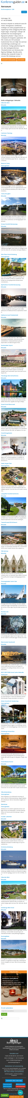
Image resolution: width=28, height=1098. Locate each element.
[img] (14, 987)
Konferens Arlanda (9, 1094)
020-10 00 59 (21, 59)
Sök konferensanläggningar (9, 1093)
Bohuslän (24, 12)
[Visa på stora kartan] (1, 63)
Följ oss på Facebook (7, 1084)
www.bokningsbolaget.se (14, 1062)
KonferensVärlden (18, 1074)
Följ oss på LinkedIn (7, 1086)
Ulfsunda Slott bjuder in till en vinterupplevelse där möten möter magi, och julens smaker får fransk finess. (13, 982)
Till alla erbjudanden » (14, 1003)
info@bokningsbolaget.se (16, 1060)
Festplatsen (14, 1075)
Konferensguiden (9, 1074)
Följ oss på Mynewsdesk (20, 1086)
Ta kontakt (5, 1095)
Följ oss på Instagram (21, 1084)
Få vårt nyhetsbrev (7, 1008)
